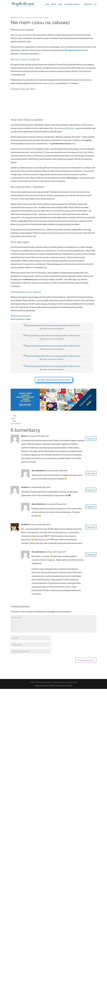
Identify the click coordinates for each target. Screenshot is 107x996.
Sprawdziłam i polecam (72, 4)
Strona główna (21, 17)
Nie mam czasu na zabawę (25, 59)
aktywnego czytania (47, 83)
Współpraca (88, 4)
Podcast (53, 4)
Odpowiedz (91, 439)
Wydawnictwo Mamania (21, 316)
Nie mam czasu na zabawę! (21, 35)
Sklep (60, 4)
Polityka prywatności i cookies (61, 685)
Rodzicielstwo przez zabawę (26, 292)
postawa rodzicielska (65, 128)
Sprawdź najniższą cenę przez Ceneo (53, 379)
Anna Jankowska (38, 470)
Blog (47, 4)
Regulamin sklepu (41, 685)
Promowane (29, 17)
